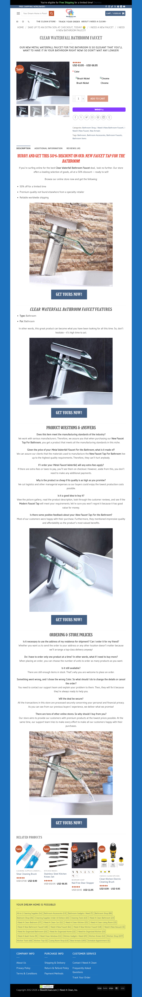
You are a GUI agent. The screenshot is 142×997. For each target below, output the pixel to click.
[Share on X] (81, 117)
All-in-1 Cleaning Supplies (29, 913)
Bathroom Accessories (96, 135)
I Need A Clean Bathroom (101, 918)
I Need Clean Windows (50, 936)
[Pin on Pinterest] (97, 117)
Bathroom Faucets (114, 135)
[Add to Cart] (139, 498)
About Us (21, 962)
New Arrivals (95, 131)
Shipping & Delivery (54, 962)
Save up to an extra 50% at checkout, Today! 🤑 (57, 27)
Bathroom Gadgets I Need (80, 913)
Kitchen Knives (97, 936)
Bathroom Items (79, 138)
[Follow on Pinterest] (118, 7)
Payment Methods (53, 973)
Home (20, 27)
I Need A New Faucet (102, 27)
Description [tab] (23, 148)
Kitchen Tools (24, 940)
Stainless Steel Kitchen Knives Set (55, 875)
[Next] (66, 83)
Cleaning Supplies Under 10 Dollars (52, 918)
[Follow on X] (115, 7)
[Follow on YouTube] (124, 7)
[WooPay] (99, 109)
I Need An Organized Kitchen (91, 931)
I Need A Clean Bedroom (29, 922)
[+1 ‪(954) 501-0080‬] (29, 22)
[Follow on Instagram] (109, 7)
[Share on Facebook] (75, 117)
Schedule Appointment (99, 940)
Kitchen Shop (115, 936)
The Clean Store (46, 21)
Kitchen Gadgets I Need (75, 936)
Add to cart (97, 98)
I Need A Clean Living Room (103, 922)
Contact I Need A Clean (85, 962)
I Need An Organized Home (62, 931)
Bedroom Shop (25, 918)
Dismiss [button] (97, 2)
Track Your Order (69, 21)
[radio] (73, 871)
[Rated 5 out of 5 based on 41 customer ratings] (99, 62)
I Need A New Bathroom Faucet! (110, 127)
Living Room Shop (59, 940)
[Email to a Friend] (92, 117)
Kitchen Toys (40, 940)
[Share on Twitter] (86, 117)
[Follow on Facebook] (106, 7)
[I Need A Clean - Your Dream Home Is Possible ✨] (71, 13)
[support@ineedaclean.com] (17, 22)
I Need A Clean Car (53, 922)
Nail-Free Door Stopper (83, 882)
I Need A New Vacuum (114, 927)
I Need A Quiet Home (27, 936)
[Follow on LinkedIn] (121, 7)
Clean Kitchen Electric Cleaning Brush (110, 880)
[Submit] (51, 13)
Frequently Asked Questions (82, 969)
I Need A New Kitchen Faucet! (87, 927)
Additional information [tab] (48, 148)
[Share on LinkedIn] (103, 117)
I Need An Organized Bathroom (32, 931)
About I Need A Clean (93, 21)
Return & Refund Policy (56, 968)
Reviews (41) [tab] (73, 148)
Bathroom (81, 135)
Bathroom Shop (89, 127)
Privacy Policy (23, 968)
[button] (18, 13)
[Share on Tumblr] (109, 117)
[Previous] (20, 83)
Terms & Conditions (26, 973)
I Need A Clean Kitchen (76, 922)
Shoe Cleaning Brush (26, 873)
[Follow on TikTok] (112, 7)
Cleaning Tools (79, 918)
